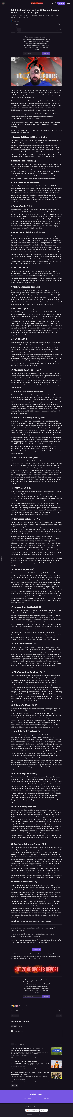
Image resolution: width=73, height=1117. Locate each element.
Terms (40, 1106)
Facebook (35, 940)
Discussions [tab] (21, 1044)
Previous (16, 1016)
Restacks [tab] (20, 1026)
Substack (29, 1114)
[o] (36, 71)
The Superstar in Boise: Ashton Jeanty (24, 1061)
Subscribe (61, 3)
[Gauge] (60, 29)
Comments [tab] (13, 1026)
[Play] (19, 30)
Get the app (43, 1110)
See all (13, 1085)
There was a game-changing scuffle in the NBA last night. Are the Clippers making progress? (29, 1077)
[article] (36, 1053)
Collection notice (46, 1106)
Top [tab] (12, 1044)
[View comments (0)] (17, 24)
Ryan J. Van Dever (18, 19)
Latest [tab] (15, 1044)
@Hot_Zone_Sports (41, 47)
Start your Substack (33, 1110)
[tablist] (17, 1026)
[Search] (52, 3)
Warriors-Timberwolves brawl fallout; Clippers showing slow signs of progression (30, 1073)
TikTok (46, 940)
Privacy (36, 1106)
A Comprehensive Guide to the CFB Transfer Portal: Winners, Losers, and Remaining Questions (28, 1049)
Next (58, 1016)
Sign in (68, 3)
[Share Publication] (55, 3)
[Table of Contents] (2, 558)
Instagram (55, 940)
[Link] (8, 137)
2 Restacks (25, 1005)
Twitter (41, 940)
